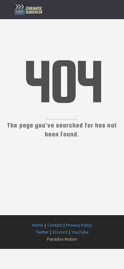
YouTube (80, 232)
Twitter (42, 232)
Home (37, 225)
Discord (60, 232)
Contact (54, 225)
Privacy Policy (79, 225)
